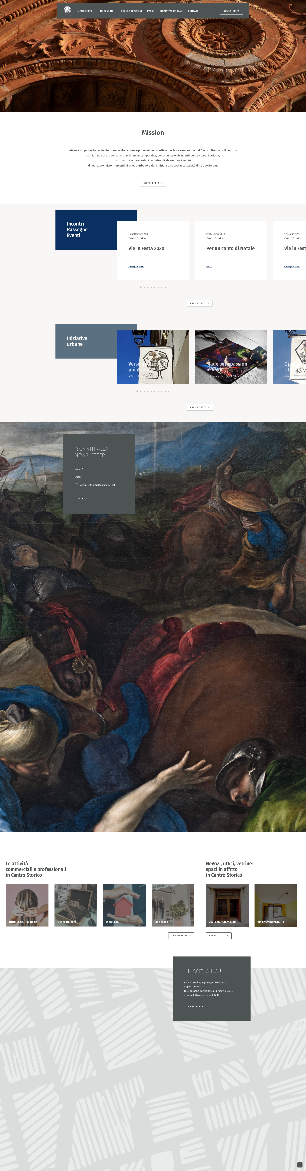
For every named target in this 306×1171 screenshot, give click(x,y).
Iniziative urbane (171, 11)
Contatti (193, 11)
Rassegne (133, 266)
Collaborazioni (131, 11)
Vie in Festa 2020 (146, 248)
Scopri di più (151, 183)
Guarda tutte (198, 407)
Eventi (151, 11)
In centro (106, 11)
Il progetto (84, 11)
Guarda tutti (197, 303)
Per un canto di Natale (230, 248)
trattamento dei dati (105, 485)
